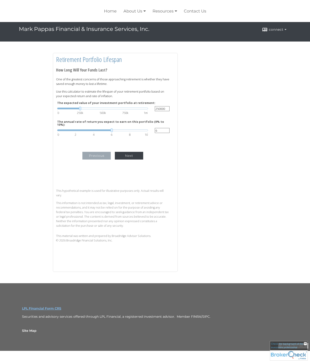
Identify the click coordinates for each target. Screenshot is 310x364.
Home (110, 11)
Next (129, 156)
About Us (132, 11)
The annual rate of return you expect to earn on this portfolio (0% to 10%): (110, 123)
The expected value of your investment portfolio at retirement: (106, 102)
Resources (163, 11)
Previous (96, 156)
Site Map (29, 331)
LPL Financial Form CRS (41, 308)
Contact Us (195, 11)
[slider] (102, 108)
